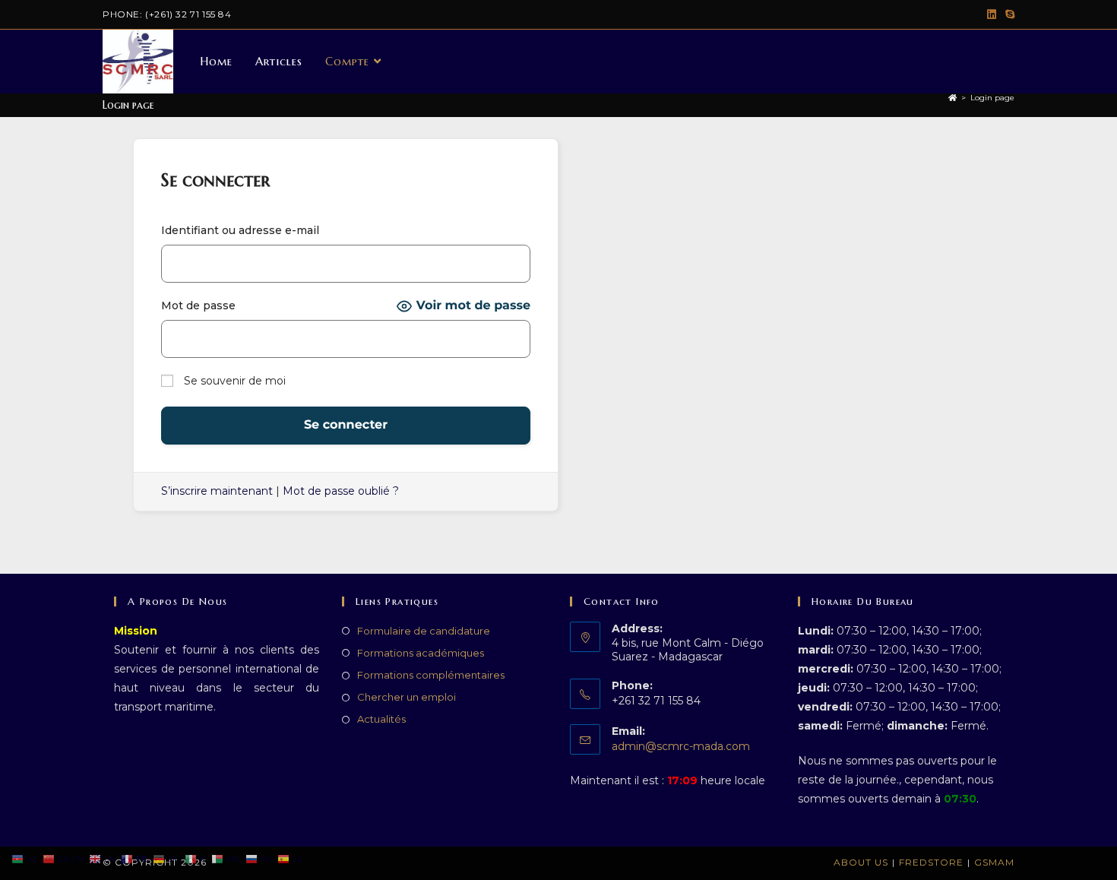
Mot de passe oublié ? (341, 491)
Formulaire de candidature (423, 631)
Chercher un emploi (406, 697)
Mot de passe (198, 305)
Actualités (381, 719)
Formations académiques (420, 653)
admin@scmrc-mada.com (681, 746)
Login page (992, 98)
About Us (861, 862)
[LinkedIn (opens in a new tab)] (992, 14)
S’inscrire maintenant (217, 491)
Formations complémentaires (431, 675)
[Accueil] (952, 98)
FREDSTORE (931, 862)
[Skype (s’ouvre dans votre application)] (1007, 14)
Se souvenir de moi (233, 381)
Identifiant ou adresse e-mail (240, 230)
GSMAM (994, 862)
